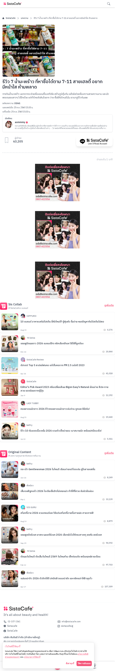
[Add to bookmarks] (6, 140)
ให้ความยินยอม (84, 663)
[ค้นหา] (108, 3)
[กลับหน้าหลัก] (13, 3)
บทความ (24, 18)
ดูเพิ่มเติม (109, 305)
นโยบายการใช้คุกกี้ (32, 657)
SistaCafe (10, 18)
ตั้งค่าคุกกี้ (70, 663)
